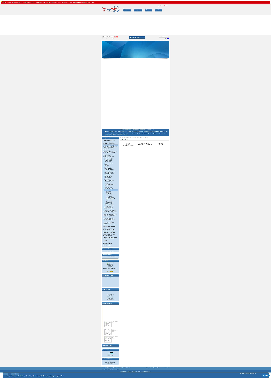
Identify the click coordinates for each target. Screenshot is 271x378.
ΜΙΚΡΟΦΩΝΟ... (115, 319)
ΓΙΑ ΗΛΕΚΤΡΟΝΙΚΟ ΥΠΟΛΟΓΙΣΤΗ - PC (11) (110, 198)
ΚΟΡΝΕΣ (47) (107, 185)
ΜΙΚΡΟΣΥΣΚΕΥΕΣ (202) (108, 221)
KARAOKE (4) (108, 191)
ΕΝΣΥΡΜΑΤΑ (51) (109, 199)
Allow (13, 374)
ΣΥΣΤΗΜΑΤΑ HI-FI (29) (109, 204)
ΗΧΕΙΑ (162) (107, 179)
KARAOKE (128, 143)
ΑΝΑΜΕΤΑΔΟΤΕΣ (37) (109, 169)
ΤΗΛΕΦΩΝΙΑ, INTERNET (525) (109, 232)
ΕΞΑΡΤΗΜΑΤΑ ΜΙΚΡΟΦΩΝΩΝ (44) (110, 202)
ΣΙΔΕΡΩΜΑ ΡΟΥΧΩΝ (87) (109, 156)
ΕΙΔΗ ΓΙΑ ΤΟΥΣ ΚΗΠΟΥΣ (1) (109, 218)
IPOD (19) (107, 165)
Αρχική (121, 137)
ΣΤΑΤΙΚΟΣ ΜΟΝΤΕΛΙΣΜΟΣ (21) (109, 140)
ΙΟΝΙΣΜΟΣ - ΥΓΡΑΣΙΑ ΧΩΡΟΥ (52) (110, 214)
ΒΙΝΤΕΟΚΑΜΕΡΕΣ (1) (109, 172)
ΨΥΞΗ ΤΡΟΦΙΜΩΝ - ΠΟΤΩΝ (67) (110, 151)
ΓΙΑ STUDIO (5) (109, 196)
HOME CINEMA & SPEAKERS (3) (108, 161)
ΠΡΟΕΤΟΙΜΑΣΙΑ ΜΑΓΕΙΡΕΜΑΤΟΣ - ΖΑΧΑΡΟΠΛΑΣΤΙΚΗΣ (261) (111, 147)
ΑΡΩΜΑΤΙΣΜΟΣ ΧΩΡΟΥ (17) (109, 219)
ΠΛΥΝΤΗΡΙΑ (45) (107, 155)
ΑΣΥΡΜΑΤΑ (161, 143)
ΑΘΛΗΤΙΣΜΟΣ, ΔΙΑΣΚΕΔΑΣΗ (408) (110, 237)
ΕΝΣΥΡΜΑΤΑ (160, 144)
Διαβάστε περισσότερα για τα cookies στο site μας (248, 373)
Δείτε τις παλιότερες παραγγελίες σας (110, 257)
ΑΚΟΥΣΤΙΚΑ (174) (108, 168)
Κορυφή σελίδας (156, 367)
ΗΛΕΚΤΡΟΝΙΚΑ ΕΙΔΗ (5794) (108, 224)
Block (17, 374)
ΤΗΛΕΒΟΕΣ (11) (108, 206)
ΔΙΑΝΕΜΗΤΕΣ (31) (108, 175)
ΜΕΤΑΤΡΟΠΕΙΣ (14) (109, 188)
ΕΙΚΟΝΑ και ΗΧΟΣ (138, 137)
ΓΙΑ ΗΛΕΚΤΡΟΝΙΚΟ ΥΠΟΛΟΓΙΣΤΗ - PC (144, 144)
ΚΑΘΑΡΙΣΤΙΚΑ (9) (108, 181)
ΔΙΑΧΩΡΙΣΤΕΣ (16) (108, 176)
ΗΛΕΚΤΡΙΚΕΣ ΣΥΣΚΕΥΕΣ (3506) (109, 145)
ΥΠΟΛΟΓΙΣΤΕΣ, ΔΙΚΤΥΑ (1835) (109, 234)
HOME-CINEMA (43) (109, 163)
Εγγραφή (166, 5)
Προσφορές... (105, 240)
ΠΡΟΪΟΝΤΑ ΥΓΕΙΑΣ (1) (108, 217)
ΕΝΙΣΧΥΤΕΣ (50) (108, 177)
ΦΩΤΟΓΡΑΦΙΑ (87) (108, 208)
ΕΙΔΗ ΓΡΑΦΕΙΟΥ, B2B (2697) (109, 142)
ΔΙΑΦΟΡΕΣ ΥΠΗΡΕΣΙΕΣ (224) (109, 238)
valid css (129, 367)
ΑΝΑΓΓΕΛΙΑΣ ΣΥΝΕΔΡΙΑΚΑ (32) (109, 193)
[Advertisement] (42, 25)
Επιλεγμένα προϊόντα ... (107, 243)
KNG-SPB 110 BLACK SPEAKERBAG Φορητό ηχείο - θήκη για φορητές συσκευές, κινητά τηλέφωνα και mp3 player (110, 299)
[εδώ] (108, 137)
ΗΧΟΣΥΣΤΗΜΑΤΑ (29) (109, 180)
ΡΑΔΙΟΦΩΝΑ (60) (108, 203)
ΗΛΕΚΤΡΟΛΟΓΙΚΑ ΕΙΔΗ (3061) (109, 226)
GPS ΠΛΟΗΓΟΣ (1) (108, 159)
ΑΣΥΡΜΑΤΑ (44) (109, 194)
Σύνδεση (160, 5)
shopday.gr (111, 367)
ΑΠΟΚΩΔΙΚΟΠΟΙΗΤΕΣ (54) (110, 171)
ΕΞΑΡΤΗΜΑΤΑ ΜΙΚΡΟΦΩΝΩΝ (128, 145)
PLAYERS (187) (108, 167)
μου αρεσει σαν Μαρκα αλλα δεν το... (110, 268)
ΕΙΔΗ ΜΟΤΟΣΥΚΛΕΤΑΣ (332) (108, 231)
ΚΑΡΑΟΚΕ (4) (107, 183)
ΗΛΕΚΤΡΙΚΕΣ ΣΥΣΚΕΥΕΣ (129, 137)
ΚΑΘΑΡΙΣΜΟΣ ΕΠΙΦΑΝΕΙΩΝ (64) (110, 211)
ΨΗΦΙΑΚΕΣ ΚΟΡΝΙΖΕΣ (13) (110, 210)
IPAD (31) (107, 164)
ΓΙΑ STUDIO (128, 144)
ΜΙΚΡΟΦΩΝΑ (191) (109, 189)
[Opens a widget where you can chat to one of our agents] (266, 375)
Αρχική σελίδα (148, 367)
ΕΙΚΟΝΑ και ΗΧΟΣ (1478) (109, 158)
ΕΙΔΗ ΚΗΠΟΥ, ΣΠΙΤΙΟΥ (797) (108, 143)
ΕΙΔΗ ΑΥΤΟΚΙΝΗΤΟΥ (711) (108, 229)
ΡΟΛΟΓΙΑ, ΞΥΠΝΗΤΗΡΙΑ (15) (109, 215)
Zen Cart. (121, 367)
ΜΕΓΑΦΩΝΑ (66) (108, 187)
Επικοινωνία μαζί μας (165, 367)
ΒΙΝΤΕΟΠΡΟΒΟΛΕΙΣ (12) (110, 173)
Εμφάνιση (6, 374)
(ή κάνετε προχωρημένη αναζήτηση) (108, 37)
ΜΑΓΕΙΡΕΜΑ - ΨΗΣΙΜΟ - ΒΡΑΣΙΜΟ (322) (109, 150)
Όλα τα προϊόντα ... (107, 245)
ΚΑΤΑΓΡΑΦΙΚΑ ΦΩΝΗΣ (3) (110, 184)
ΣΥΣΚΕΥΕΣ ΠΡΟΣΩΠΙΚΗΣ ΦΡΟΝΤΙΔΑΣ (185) (109, 223)
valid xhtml (125, 367)
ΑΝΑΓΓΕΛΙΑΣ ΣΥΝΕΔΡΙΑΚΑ (144, 143)
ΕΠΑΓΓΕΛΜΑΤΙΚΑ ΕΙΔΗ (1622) (109, 228)
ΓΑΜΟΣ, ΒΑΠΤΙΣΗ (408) (107, 235)
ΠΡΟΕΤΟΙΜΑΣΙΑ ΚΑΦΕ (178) (109, 152)
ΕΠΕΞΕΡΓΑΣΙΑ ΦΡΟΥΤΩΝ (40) (110, 154)
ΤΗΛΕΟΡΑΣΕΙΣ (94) (109, 207)
